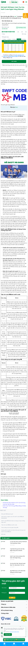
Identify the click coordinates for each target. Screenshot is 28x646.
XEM (12, 597)
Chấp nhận (8, 634)
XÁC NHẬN (14, 61)
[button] (26, 2)
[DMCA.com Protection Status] (24, 618)
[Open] (23, 588)
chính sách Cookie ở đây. (14, 631)
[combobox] (17, 588)
